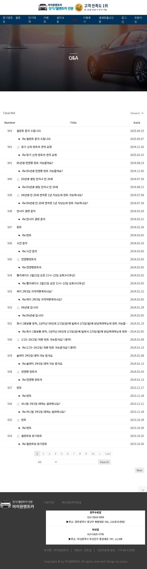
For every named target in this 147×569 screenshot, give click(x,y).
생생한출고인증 (106, 20)
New (139, 470)
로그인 (124, 20)
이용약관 (49, 502)
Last (108, 453)
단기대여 (32, 20)
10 (93, 453)
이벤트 (46, 20)
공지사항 (60, 20)
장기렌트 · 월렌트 (11, 20)
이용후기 (87, 20)
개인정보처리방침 (72, 502)
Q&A (75, 19)
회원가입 (138, 20)
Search (104, 462)
